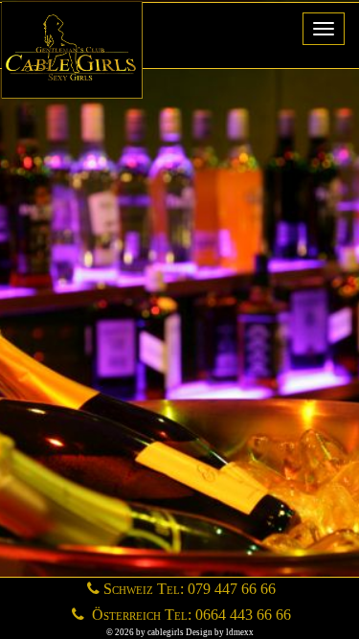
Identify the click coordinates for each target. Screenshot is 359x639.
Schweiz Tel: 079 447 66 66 (189, 589)
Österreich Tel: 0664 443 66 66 (189, 614)
